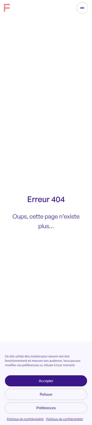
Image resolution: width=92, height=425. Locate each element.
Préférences (46, 408)
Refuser (46, 394)
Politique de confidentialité (25, 419)
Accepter (46, 381)
